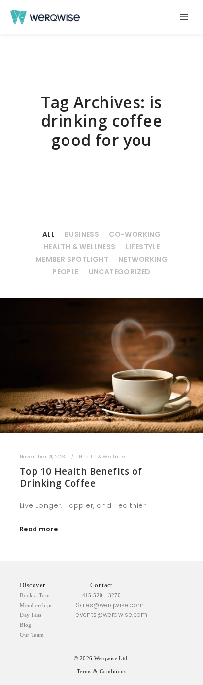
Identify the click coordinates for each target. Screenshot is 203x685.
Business (82, 234)
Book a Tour (35, 595)
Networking (143, 259)
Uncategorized (120, 272)
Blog (26, 625)
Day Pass (30, 615)
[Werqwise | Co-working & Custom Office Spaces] (45, 17)
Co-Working (135, 234)
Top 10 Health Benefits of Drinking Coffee (81, 477)
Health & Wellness (79, 247)
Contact (101, 585)
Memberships (36, 605)
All (48, 234)
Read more (39, 529)
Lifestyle (143, 247)
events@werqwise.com (112, 615)
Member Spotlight (71, 259)
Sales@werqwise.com (110, 605)
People (65, 272)
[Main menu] (184, 16)
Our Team (32, 635)
